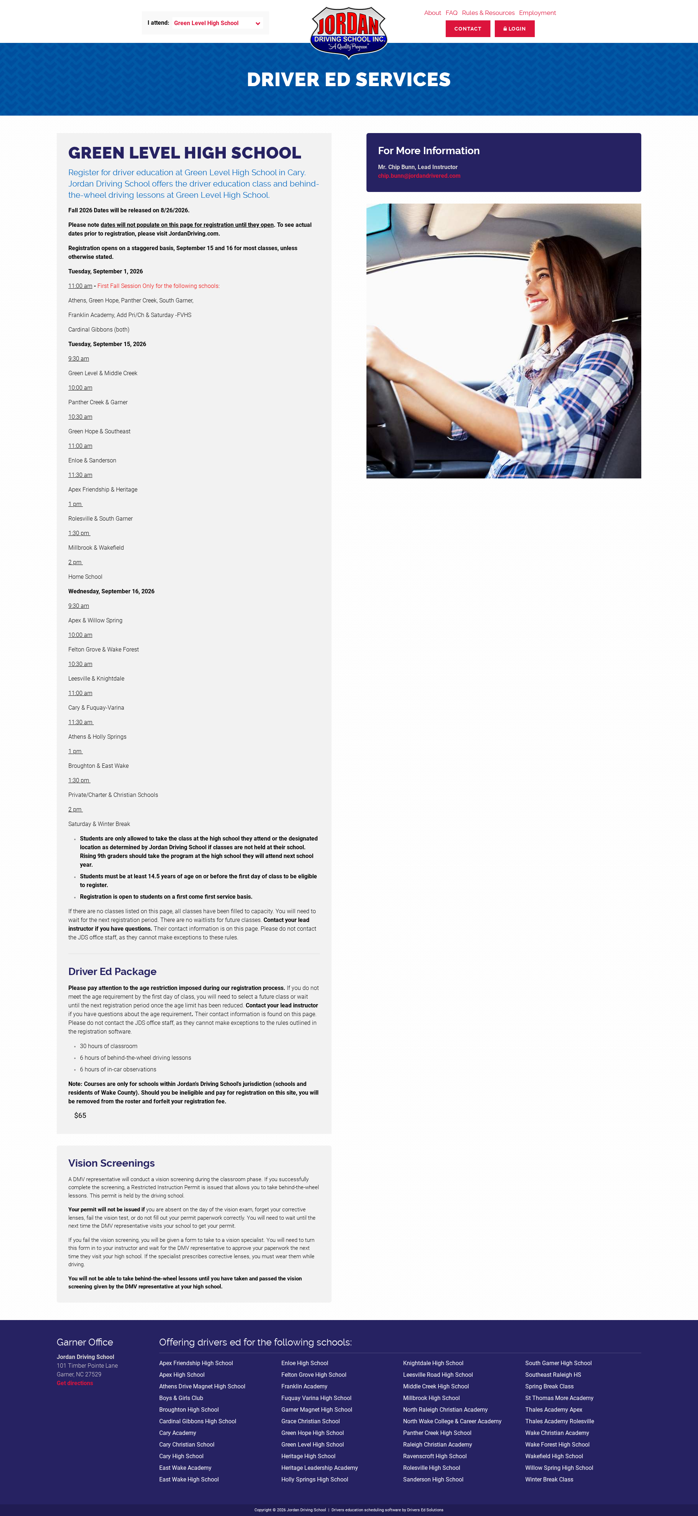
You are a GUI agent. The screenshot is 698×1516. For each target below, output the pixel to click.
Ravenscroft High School (435, 1456)
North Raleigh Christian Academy (445, 1409)
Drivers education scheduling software (366, 1510)
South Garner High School (558, 1363)
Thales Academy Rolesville (559, 1421)
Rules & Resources (488, 12)
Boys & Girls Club (181, 1398)
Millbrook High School (431, 1398)
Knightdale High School (433, 1363)
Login (516, 29)
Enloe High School (304, 1363)
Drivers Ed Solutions (425, 1510)
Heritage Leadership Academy (319, 1467)
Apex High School (182, 1374)
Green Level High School (312, 1444)
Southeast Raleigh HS (553, 1374)
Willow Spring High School (559, 1467)
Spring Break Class (549, 1386)
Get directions (75, 1383)
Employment (537, 12)
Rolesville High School (431, 1467)
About (432, 12)
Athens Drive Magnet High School (202, 1386)
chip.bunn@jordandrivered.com (419, 175)
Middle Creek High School (436, 1386)
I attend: (158, 22)
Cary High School (181, 1456)
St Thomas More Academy (559, 1398)
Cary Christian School (186, 1444)
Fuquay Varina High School (316, 1398)
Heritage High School (308, 1456)
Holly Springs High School (314, 1479)
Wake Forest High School (557, 1444)
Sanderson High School (433, 1479)
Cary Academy (177, 1432)
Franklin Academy (304, 1386)
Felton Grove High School (313, 1374)
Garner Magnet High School (316, 1409)
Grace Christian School (310, 1421)
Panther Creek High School (437, 1432)
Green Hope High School (312, 1432)
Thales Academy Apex (553, 1409)
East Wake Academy (185, 1467)
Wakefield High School (554, 1456)
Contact (468, 29)
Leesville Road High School (438, 1374)
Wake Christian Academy (557, 1432)
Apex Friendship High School (196, 1363)
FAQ (452, 12)
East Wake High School (189, 1479)
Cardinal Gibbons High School (197, 1421)
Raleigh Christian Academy (437, 1444)
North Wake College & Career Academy (452, 1421)
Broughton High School (189, 1409)
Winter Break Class (549, 1479)
